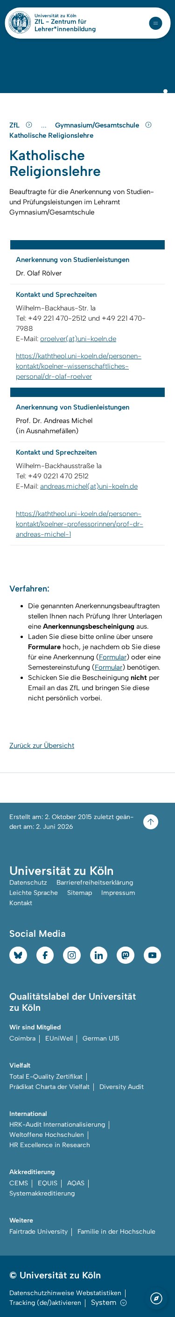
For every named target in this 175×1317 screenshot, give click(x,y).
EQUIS (47, 1183)
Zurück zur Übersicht (41, 745)
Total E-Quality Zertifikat (46, 1077)
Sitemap (79, 893)
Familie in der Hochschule (116, 1232)
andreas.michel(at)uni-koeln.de (89, 486)
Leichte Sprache (33, 893)
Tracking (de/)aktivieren (45, 1303)
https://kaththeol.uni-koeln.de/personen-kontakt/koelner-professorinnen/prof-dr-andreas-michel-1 (79, 524)
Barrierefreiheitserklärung (94, 883)
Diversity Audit (121, 1087)
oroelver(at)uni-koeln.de (78, 339)
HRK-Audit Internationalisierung (57, 1125)
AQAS (75, 1183)
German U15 (101, 1038)
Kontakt (20, 903)
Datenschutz (28, 883)
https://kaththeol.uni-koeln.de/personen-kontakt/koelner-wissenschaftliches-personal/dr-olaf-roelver (78, 366)
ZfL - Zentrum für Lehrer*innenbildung (65, 25)
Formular (112, 657)
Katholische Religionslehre (51, 135)
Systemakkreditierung (42, 1193)
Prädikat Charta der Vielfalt (49, 1087)
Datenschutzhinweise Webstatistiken (65, 1293)
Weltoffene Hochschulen (46, 1135)
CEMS (18, 1183)
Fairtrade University (38, 1232)
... (45, 125)
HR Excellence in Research (49, 1145)
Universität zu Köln (71, 15)
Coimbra (22, 1038)
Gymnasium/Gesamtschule (98, 125)
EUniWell (59, 1038)
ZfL (15, 125)
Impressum (118, 893)
